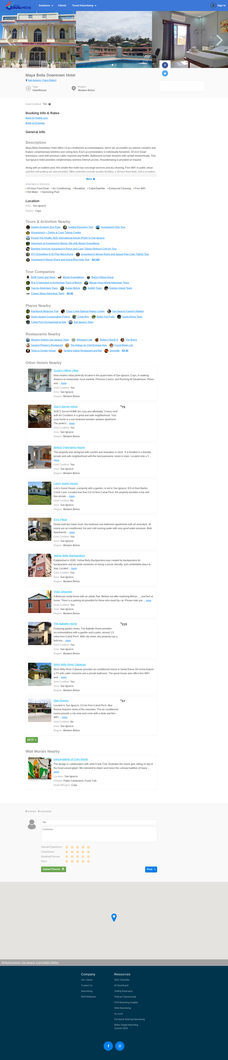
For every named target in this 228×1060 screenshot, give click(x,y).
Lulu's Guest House (66, 483)
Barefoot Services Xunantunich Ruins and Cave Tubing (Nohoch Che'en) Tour (74, 248)
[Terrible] (66, 846)
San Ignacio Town (83, 322)
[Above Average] (83, 851)
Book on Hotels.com (37, 118)
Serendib (115, 350)
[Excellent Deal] (88, 860)
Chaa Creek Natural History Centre (85, 311)
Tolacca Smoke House (43, 350)
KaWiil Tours (95, 288)
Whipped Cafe (84, 339)
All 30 (125, 350)
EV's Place (60, 519)
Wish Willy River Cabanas (70, 664)
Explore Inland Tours (120, 288)
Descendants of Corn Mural (71, 759)
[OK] (77, 846)
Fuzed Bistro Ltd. (123, 345)
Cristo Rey (83, 316)
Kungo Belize (72, 288)
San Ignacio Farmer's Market (128, 311)
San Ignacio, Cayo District (42, 80)
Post (150, 869)
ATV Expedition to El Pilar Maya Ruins (52, 254)
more (64, 383)
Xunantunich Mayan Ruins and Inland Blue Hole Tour (60, 259)
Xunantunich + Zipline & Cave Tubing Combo (56, 232)
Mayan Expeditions (73, 277)
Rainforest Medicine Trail (44, 311)
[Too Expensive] (66, 860)
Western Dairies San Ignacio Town (50, 339)
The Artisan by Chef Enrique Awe (88, 345)
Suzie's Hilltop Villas (66, 370)
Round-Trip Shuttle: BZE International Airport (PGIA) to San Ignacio (68, 238)
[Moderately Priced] (72, 860)
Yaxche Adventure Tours (44, 288)
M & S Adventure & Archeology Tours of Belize (56, 282)
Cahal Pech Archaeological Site (48, 322)
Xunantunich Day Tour (113, 227)
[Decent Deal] (77, 860)
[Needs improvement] (72, 846)
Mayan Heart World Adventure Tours (109, 282)
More (89, 179)
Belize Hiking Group (103, 277)
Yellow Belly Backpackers (69, 555)
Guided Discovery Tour (80, 227)
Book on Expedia (35, 123)
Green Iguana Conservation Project (50, 316)
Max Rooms (61, 700)
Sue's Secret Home (66, 406)
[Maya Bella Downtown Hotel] (165, 65)
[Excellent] (88, 846)
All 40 (70, 293)
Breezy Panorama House (69, 447)
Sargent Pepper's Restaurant (47, 345)
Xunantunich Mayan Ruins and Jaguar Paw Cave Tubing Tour (115, 254)
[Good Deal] (83, 860)
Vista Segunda (63, 591)
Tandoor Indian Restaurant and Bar (82, 350)
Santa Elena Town (132, 316)
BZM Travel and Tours (43, 277)
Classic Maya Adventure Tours (47, 293)
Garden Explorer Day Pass (45, 227)
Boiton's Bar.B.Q (109, 339)
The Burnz (131, 339)
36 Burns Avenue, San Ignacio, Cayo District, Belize (30, 962)
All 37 (30, 739)
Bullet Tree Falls (106, 316)
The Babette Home (65, 623)
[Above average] (83, 846)
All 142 (96, 259)
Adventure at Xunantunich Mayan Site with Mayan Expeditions (65, 243)
